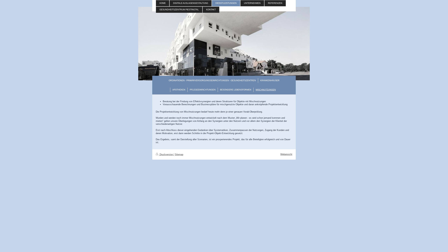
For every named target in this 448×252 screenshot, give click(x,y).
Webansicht (286, 154)
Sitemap (179, 154)
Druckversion (166, 154)
